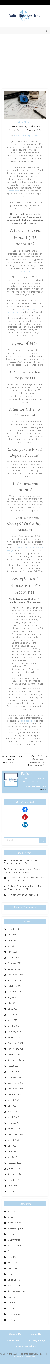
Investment (13, 1268)
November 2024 (15, 1048)
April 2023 (12, 1111)
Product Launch (15, 1285)
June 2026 (12, 940)
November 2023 (15, 1088)
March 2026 (13, 957)
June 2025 (12, 1008)
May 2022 (12, 1157)
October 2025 (14, 986)
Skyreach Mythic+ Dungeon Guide (24, 895)
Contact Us (15, 1334)
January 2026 (14, 969)
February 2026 (14, 963)
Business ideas (15, 1222)
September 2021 (16, 1174)
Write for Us (12, 1340)
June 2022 (12, 1151)
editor (17, 135)
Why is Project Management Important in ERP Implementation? (36, 760)
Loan (10, 1274)
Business (12, 1217)
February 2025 (14, 1031)
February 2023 (14, 1123)
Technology (13, 1308)
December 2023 (15, 1083)
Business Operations (18, 1228)
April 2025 (12, 1020)
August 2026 (13, 929)
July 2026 (12, 934)
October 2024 (14, 1054)
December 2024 (15, 1043)
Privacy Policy (37, 1340)
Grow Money (24, 122)
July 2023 (12, 1105)
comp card (14, 190)
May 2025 (12, 1014)
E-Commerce (14, 1239)
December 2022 (15, 1134)
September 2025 (16, 991)
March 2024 (13, 1071)
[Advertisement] (25, 60)
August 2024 (13, 1066)
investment (24, 271)
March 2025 (13, 1026)
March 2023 (13, 1117)
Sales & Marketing (16, 1291)
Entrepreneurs (14, 1245)
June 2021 (12, 1185)
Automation (13, 1211)
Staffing (11, 1297)
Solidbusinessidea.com (25, 1357)
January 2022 (14, 1168)
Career (11, 1234)
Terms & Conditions (25, 1346)
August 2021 (13, 1180)
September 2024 (16, 1060)
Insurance (12, 1262)
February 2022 (14, 1163)
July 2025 (12, 1003)
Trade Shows (14, 1314)
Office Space (14, 1279)
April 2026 (12, 951)
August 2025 (13, 997)
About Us (36, 1334)
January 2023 (14, 1128)
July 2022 (12, 1145)
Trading (11, 1319)
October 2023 (14, 1094)
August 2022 (13, 1140)
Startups (12, 1302)
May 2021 (12, 1191)
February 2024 (14, 1077)
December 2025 (15, 974)
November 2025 (15, 980)
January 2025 (14, 1037)
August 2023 (13, 1100)
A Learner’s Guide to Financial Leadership (12, 759)
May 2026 (12, 946)
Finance (11, 1251)
